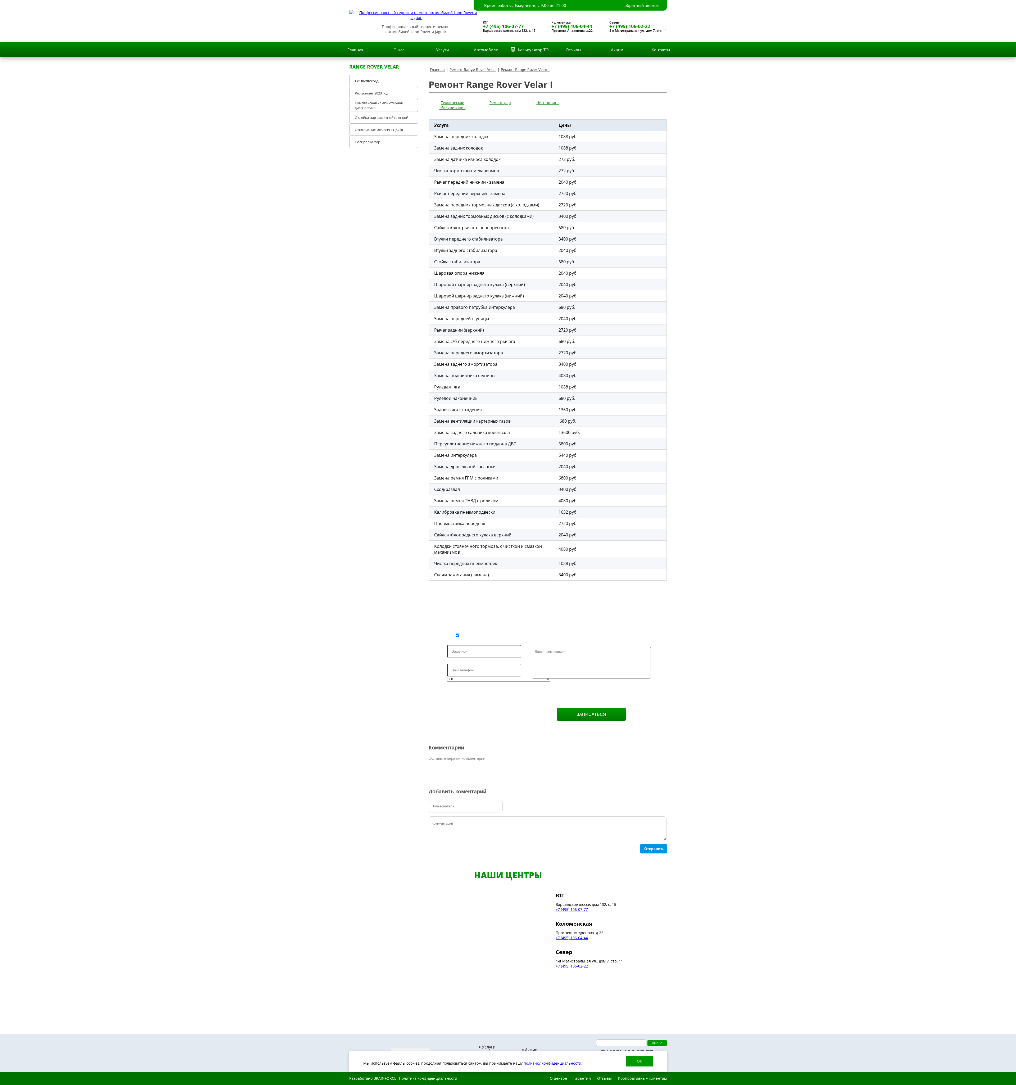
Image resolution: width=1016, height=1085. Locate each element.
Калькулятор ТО (533, 49)
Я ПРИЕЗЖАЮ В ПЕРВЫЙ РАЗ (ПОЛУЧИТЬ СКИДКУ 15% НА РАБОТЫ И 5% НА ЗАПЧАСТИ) (551, 636)
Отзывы (573, 49)
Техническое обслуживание (452, 105)
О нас (398, 49)
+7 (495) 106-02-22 (629, 26)
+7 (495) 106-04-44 (571, 26)
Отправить (654, 849)
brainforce (385, 1078)
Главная (355, 49)
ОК (639, 1061)
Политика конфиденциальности (428, 1078)
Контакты (661, 49)
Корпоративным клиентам (642, 1078)
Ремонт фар (500, 102)
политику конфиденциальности (552, 1063)
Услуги (442, 49)
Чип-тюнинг (548, 102)
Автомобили (486, 49)
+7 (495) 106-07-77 (503, 26)
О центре (558, 1078)
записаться (591, 714)
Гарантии (582, 1078)
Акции (617, 49)
